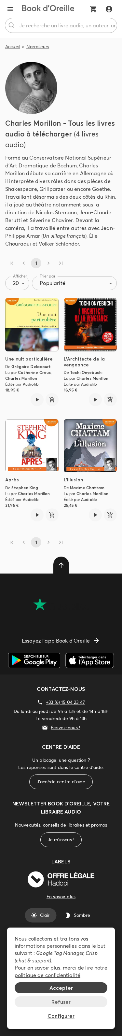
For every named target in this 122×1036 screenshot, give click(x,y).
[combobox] (61, 25)
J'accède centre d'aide (61, 782)
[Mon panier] (93, 9)
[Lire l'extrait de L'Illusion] (95, 514)
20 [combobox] (16, 283)
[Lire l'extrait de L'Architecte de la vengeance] (95, 399)
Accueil (12, 47)
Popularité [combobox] (52, 283)
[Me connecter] (109, 9)
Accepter (61, 988)
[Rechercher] (12, 25)
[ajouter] (52, 399)
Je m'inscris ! (61, 840)
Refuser (61, 1002)
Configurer (61, 1016)
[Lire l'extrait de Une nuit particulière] (37, 399)
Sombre (82, 915)
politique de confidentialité (47, 975)
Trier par (47, 276)
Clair (44, 915)
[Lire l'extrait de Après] (37, 514)
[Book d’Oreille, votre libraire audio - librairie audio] (48, 9)
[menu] (10, 9)
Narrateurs (37, 47)
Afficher (20, 276)
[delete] (61, 565)
